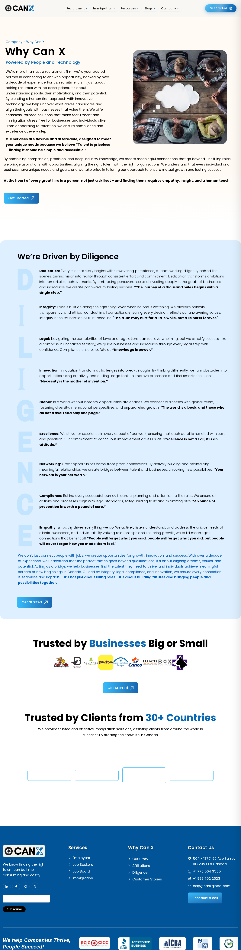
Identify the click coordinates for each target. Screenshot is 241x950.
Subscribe (14, 909)
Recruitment (75, 8)
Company (168, 8)
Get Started (218, 8)
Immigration (102, 8)
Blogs (148, 8)
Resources (128, 8)
